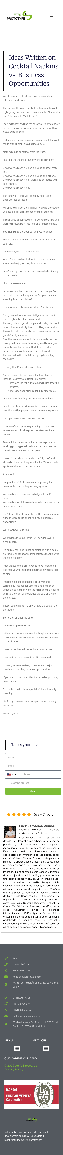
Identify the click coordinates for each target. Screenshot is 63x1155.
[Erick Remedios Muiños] (10, 831)
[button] (51, 15)
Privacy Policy (13, 1069)
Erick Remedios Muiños (37, 826)
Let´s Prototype (39, 833)
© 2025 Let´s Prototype (20, 1065)
